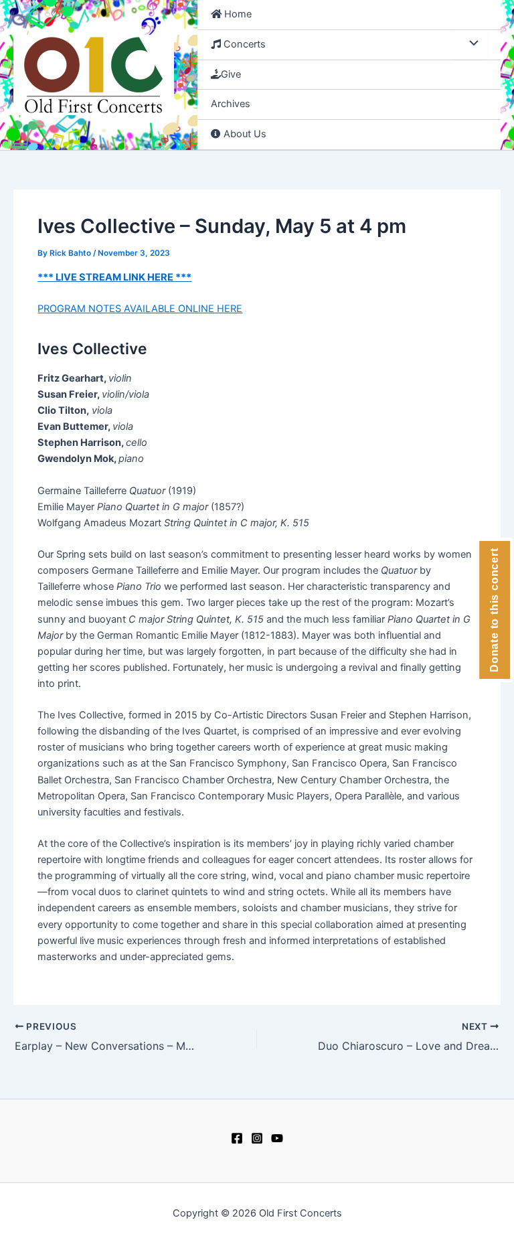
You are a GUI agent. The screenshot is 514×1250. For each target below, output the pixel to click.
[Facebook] (237, 1138)
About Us (243, 134)
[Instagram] (257, 1138)
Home (237, 14)
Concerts (243, 44)
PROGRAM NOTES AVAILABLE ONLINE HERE (139, 309)
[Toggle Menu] (470, 45)
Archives (230, 104)
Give (231, 74)
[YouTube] (277, 1138)
